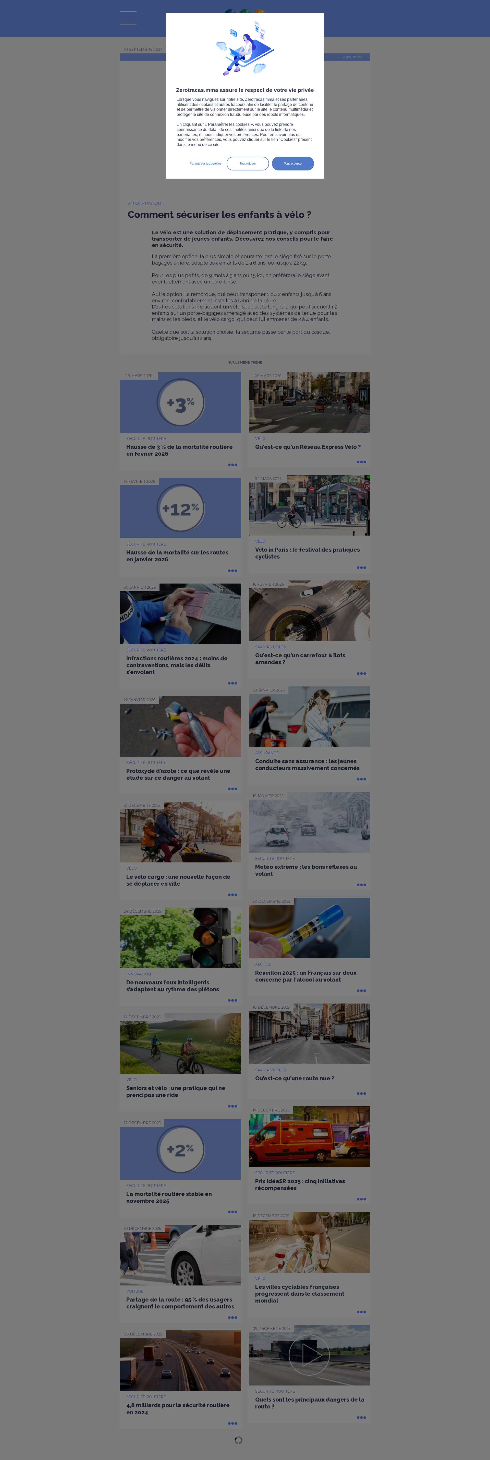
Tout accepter (293, 163)
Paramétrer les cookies (206, 163)
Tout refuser (248, 163)
